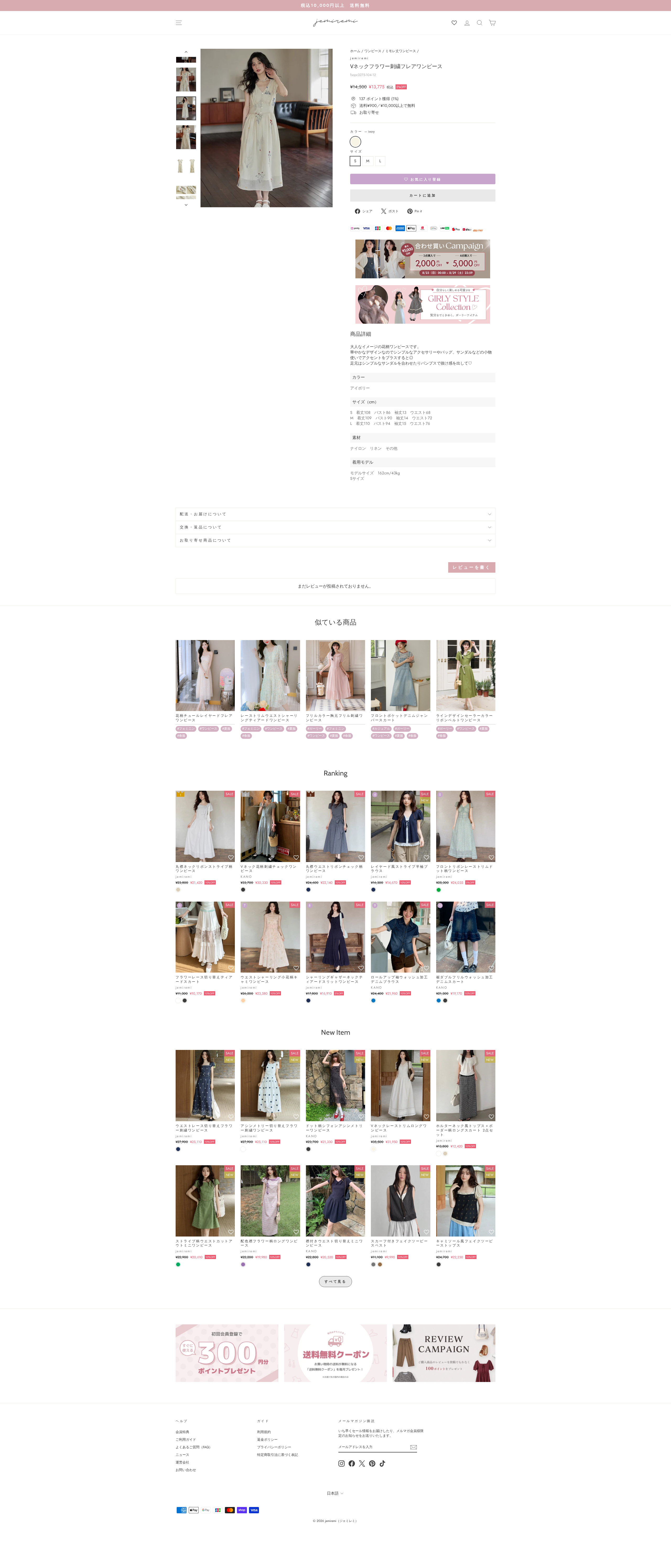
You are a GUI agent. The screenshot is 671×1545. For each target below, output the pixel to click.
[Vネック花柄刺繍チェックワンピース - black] (243, 889)
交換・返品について (201, 527)
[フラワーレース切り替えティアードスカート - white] (178, 1000)
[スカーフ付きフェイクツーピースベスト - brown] (379, 1264)
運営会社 (182, 1462)
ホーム (355, 50)
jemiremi (359, 58)
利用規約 (264, 1431)
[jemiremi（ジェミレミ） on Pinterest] (372, 1463)
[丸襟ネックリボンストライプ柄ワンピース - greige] (178, 889)
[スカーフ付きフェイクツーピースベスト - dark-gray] (373, 1264)
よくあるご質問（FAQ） (194, 1447)
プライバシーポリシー (274, 1447)
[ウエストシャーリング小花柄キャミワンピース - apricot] (243, 1000)
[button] (422, 179)
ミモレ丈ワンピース (400, 50)
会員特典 (182, 1431)
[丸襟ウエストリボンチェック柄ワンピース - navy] (308, 889)
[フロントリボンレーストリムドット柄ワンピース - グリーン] (438, 889)
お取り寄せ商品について (206, 540)
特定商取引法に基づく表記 (277, 1454)
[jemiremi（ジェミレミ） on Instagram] (341, 1463)
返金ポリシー (267, 1439)
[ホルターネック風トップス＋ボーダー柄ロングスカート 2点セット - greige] (445, 1153)
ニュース (182, 1454)
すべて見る (335, 1281)
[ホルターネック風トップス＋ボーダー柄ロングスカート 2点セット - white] (438, 1153)
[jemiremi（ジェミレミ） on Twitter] (362, 1463)
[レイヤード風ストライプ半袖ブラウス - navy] (373, 889)
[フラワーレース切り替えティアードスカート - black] (184, 1000)
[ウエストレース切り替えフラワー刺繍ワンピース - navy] (178, 1149)
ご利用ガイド (186, 1439)
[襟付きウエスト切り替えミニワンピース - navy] (308, 1264)
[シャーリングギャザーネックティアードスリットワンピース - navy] (308, 1000)
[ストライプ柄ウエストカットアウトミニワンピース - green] (178, 1264)
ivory (355, 142)
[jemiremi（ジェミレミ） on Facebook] (352, 1463)
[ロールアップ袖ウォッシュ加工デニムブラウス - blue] (373, 1000)
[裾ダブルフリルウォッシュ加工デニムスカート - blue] (438, 1000)
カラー (362, 131)
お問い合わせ (186, 1469)
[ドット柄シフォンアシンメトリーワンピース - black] (308, 1149)
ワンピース (372, 50)
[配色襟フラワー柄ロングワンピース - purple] (243, 1264)
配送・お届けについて (203, 514)
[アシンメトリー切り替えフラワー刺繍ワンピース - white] (243, 1149)
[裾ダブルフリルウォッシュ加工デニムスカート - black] (445, 1000)
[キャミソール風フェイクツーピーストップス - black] (438, 1264)
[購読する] (413, 1447)
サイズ (356, 151)
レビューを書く (472, 567)
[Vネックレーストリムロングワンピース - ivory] (373, 1149)
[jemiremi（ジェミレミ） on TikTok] (382, 1463)
